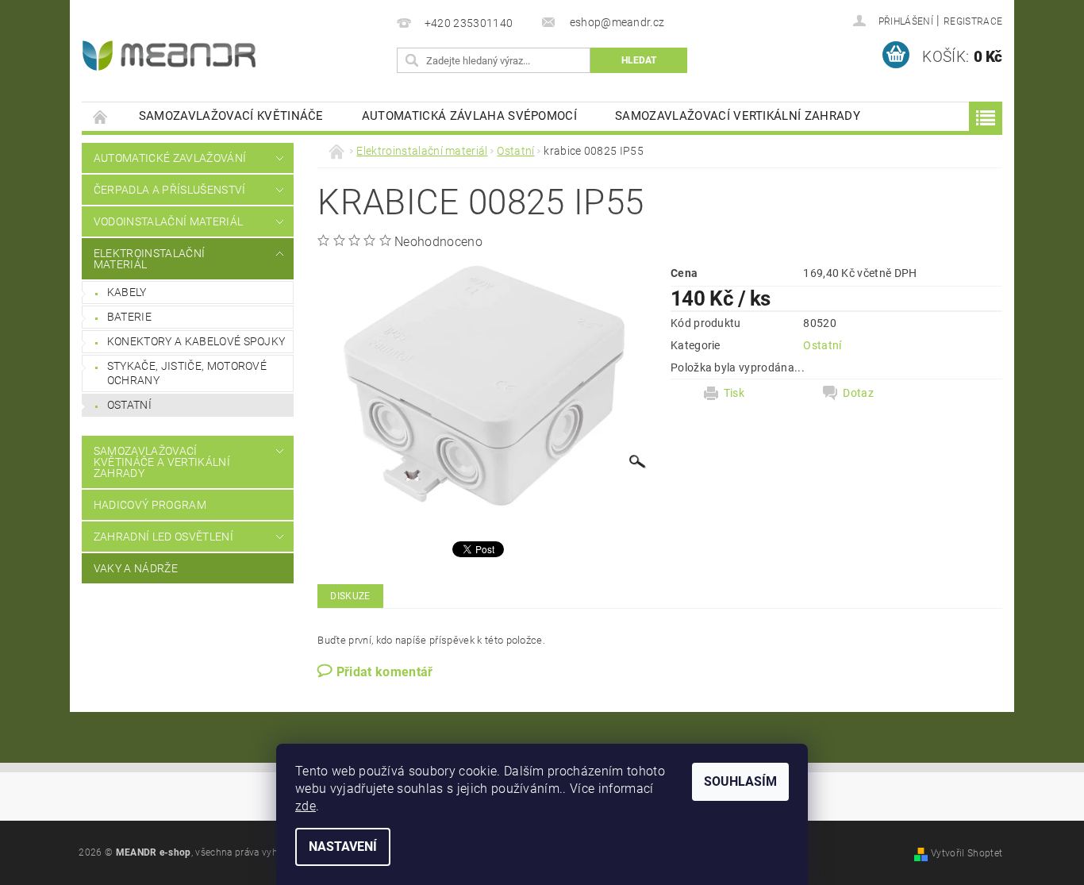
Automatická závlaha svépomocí (469, 116)
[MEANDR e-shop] (169, 55)
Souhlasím (740, 781)
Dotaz (858, 393)
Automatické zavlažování (170, 158)
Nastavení (343, 846)
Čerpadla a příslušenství (170, 189)
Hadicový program (150, 504)
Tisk (734, 393)
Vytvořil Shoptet (966, 853)
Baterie (129, 316)
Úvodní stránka (101, 116)
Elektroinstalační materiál (149, 259)
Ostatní (129, 404)
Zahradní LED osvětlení (163, 536)
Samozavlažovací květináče (231, 116)
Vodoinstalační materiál (168, 221)
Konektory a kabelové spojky (196, 341)
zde (305, 806)
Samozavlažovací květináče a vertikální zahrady (162, 461)
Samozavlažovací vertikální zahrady (737, 116)
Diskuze (350, 596)
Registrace (973, 21)
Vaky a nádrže (136, 568)
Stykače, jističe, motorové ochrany (187, 373)
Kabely (127, 292)
